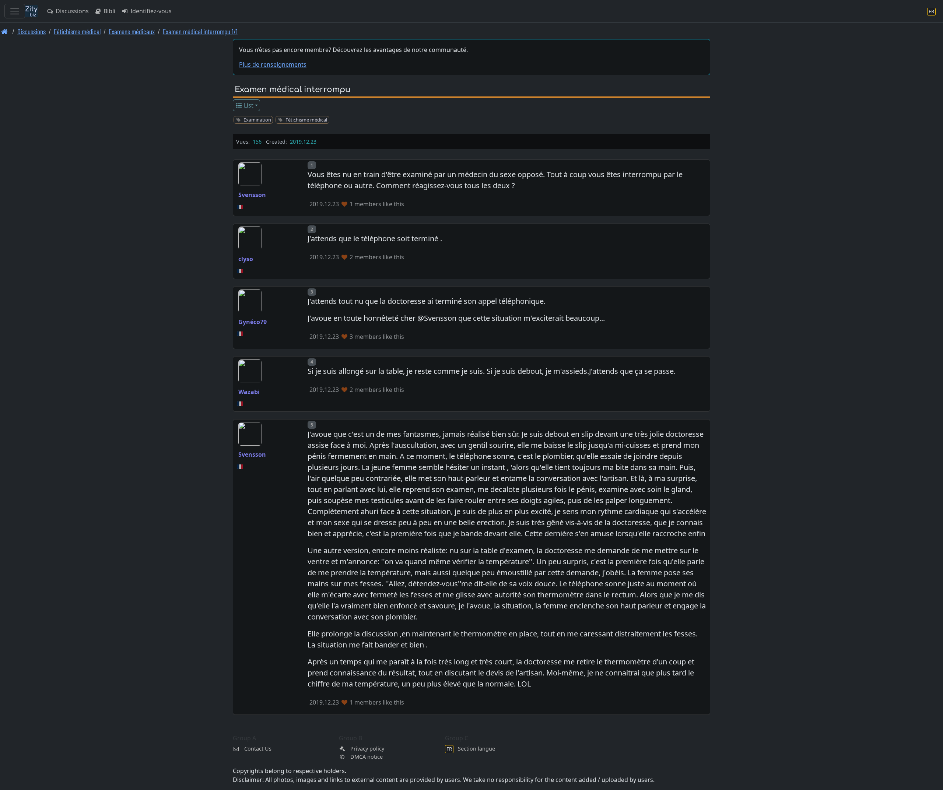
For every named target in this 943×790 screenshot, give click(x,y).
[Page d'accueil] (4, 31)
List (247, 105)
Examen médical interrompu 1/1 (200, 31)
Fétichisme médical (77, 31)
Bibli (108, 11)
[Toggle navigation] (14, 11)
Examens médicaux (132, 31)
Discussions (71, 11)
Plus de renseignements (272, 64)
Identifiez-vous (150, 11)
